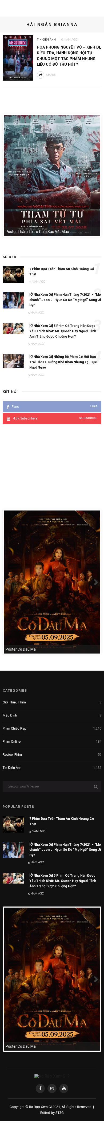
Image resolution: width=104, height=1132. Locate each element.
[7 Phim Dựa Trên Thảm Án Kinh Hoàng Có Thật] (13, 823)
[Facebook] (40, 1088)
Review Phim (52, 755)
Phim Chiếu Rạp (52, 728)
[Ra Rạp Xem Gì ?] (52, 1075)
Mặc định (52, 715)
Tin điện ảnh (46, 39)
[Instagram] (52, 1088)
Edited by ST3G (52, 1113)
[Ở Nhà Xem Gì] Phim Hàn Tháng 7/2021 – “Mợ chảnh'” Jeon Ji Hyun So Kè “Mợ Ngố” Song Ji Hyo (65, 849)
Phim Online (52, 741)
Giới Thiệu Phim (52, 702)
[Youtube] (63, 1088)
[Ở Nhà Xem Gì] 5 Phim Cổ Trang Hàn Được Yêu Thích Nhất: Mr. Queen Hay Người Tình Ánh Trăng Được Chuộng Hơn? (62, 880)
